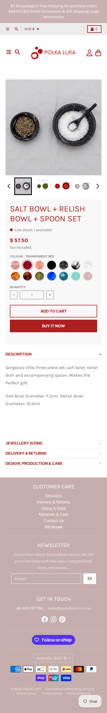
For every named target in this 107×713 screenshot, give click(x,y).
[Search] (17, 52)
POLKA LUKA (32, 689)
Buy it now (53, 325)
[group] (23, 186)
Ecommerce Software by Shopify (70, 689)
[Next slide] (98, 186)
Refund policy (26, 693)
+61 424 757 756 (29, 608)
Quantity (18, 287)
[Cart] (98, 53)
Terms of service (79, 693)
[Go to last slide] (9, 186)
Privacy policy (51, 693)
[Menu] (8, 52)
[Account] (89, 53)
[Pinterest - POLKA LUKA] (62, 619)
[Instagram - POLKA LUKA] (53, 619)
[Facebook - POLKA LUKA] (44, 619)
